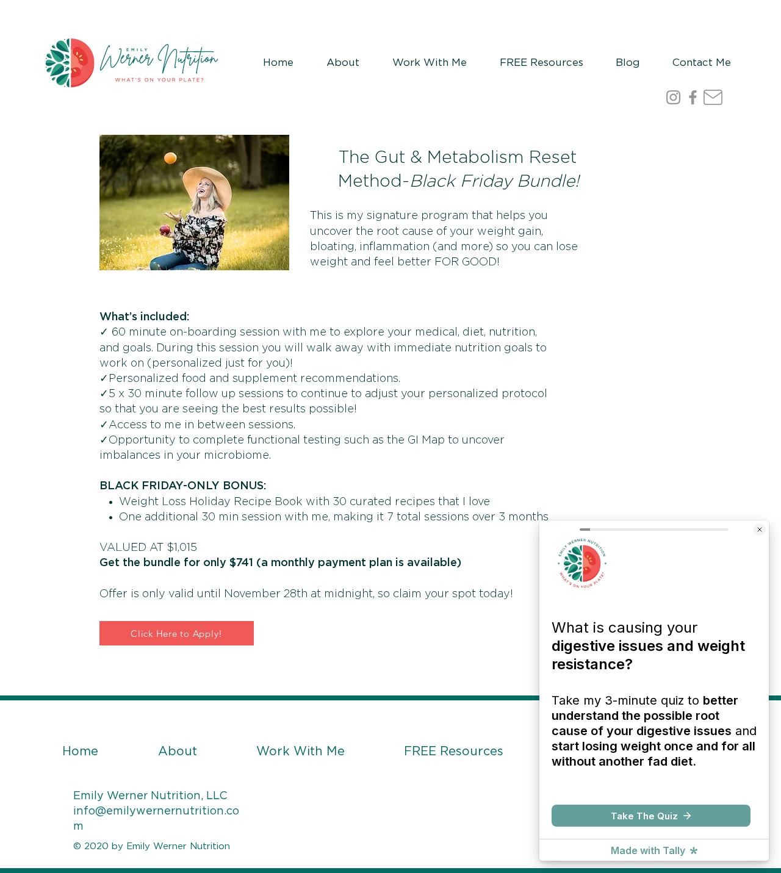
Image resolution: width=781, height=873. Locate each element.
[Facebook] (692, 97)
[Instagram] (673, 97)
